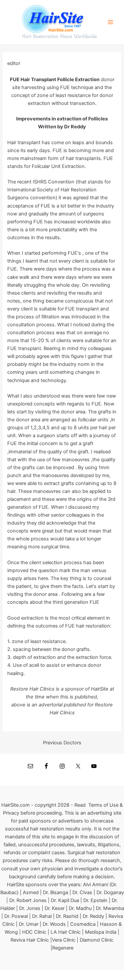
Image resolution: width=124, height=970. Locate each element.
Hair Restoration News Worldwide (59, 36)
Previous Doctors (62, 742)
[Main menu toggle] (110, 22)
